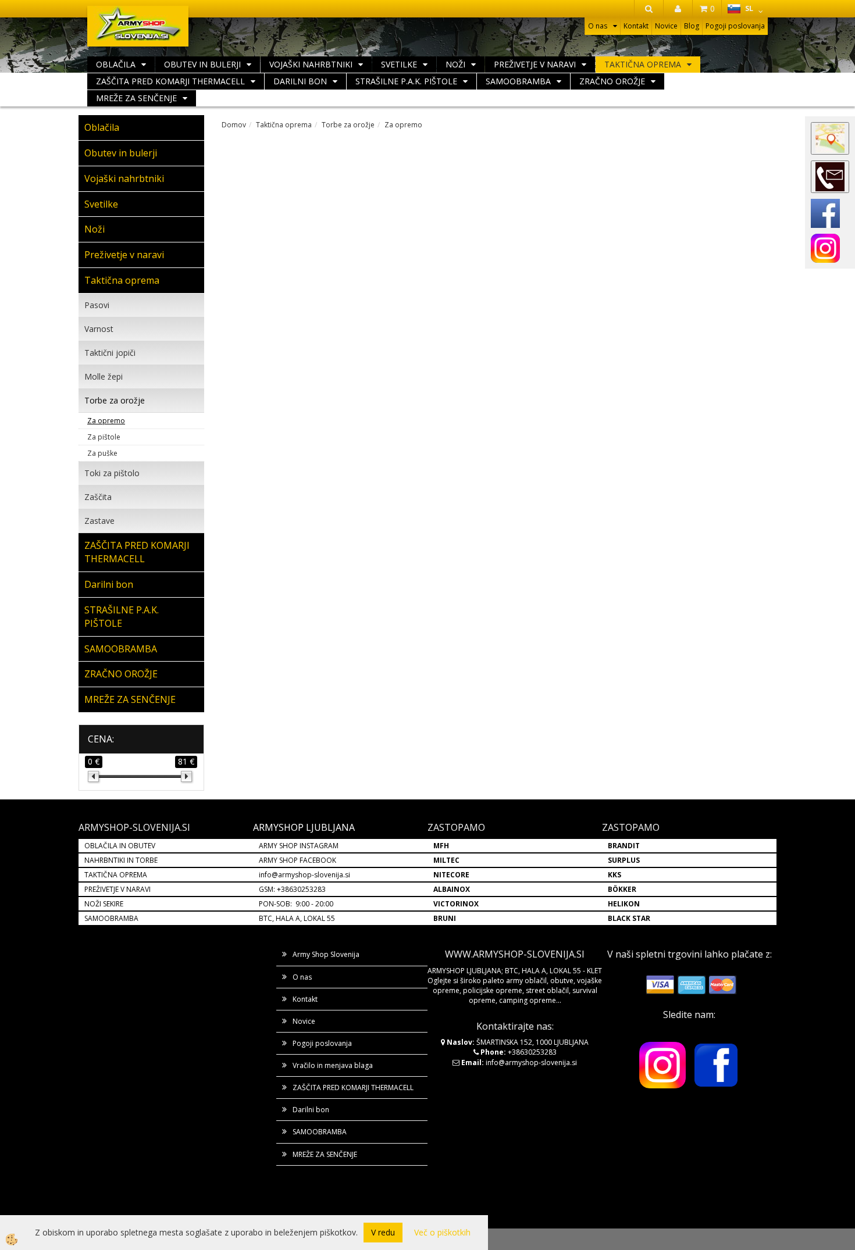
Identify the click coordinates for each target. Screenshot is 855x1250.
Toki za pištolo (112, 472)
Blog (691, 26)
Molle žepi (103, 376)
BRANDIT (624, 846)
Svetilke (399, 64)
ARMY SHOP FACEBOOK (297, 860)
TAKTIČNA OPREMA (115, 875)
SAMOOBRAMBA (518, 81)
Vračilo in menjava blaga (333, 1065)
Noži (455, 64)
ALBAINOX (451, 889)
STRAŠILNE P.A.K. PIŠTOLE (406, 81)
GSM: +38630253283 (292, 889)
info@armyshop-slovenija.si (304, 875)
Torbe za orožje (114, 400)
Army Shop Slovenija (326, 954)
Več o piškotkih (442, 1232)
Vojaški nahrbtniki (310, 64)
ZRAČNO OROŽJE (612, 81)
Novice (666, 26)
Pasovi (96, 304)
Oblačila (116, 64)
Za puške (102, 453)
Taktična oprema (642, 64)
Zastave (99, 520)
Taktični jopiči (110, 352)
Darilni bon (300, 81)
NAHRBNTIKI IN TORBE (121, 860)
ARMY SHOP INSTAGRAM (299, 846)
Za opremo (106, 421)
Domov (234, 125)
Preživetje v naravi (535, 64)
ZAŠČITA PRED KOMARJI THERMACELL (170, 81)
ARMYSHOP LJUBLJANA (304, 827)
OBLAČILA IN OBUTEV (119, 846)
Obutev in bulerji (202, 64)
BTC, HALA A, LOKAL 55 (297, 918)
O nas (597, 26)
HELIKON (624, 904)
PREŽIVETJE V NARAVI (117, 889)
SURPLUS (624, 860)
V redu (383, 1232)
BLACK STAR (629, 918)
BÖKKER (622, 889)
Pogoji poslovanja (735, 26)
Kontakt (636, 26)
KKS (614, 875)
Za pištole (103, 437)
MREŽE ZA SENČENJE (136, 97)
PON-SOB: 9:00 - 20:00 (296, 904)
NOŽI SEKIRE (103, 904)
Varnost (98, 328)
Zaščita (98, 496)
